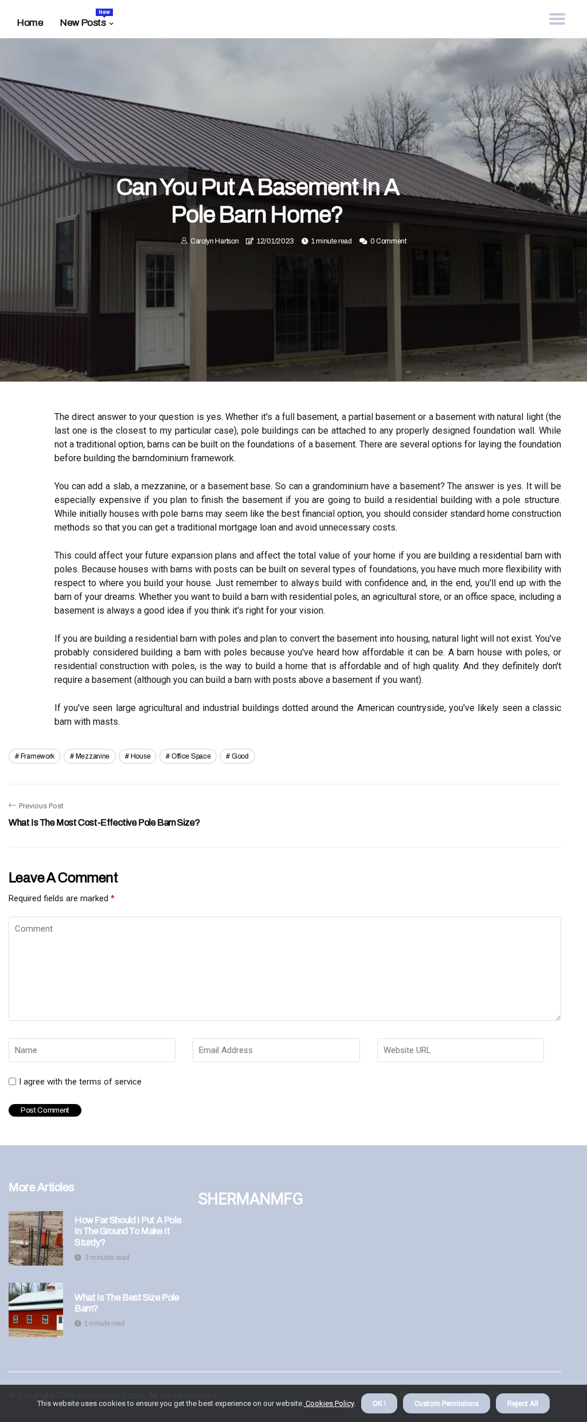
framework (37, 756)
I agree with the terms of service (80, 1082)
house (141, 756)
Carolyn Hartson (214, 241)
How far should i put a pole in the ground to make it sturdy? (128, 1231)
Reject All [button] (522, 1403)
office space (190, 756)
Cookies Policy (329, 1403)
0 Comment (388, 241)
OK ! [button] (379, 1403)
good (240, 756)
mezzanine (92, 756)
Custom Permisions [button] (446, 1403)
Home (30, 22)
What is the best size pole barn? (127, 1303)
